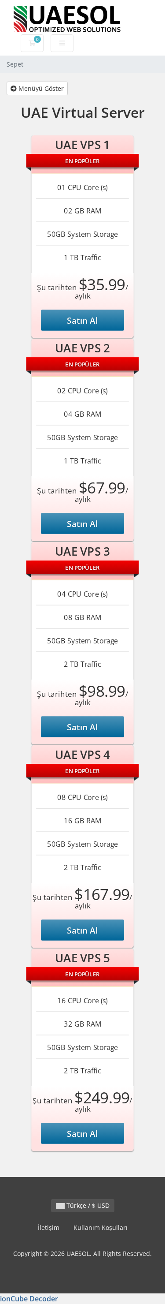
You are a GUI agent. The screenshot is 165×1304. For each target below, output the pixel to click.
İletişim (48, 1227)
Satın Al (82, 320)
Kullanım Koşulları (100, 1227)
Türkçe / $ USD (87, 1205)
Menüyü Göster (40, 88)
